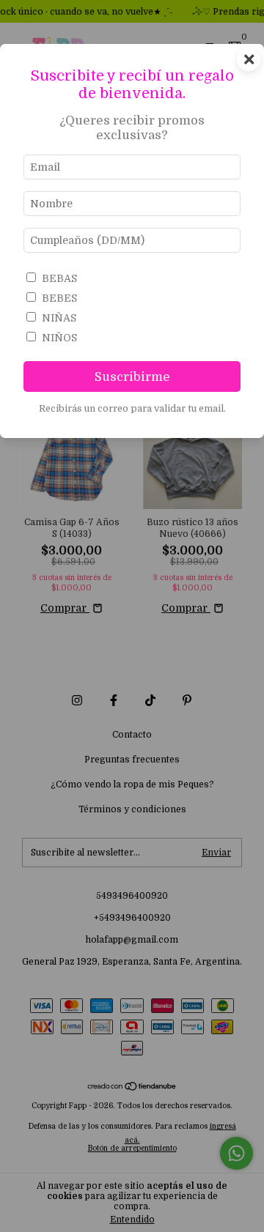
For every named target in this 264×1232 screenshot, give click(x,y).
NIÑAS (59, 318)
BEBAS (59, 278)
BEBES (59, 298)
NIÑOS (59, 338)
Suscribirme (132, 377)
